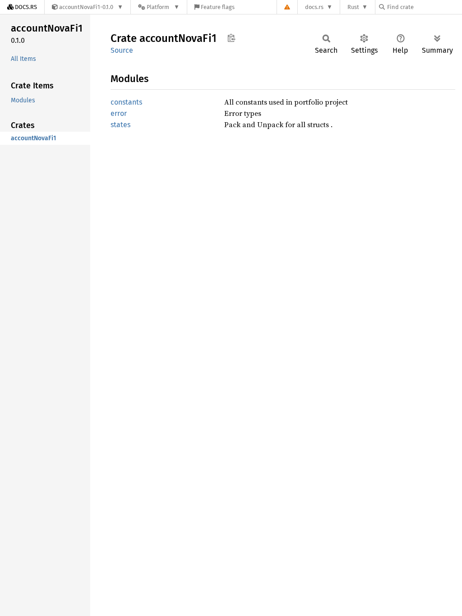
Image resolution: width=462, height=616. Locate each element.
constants (126, 102)
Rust (353, 7)
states (120, 124)
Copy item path (231, 38)
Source (122, 50)
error (119, 113)
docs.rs (314, 7)
